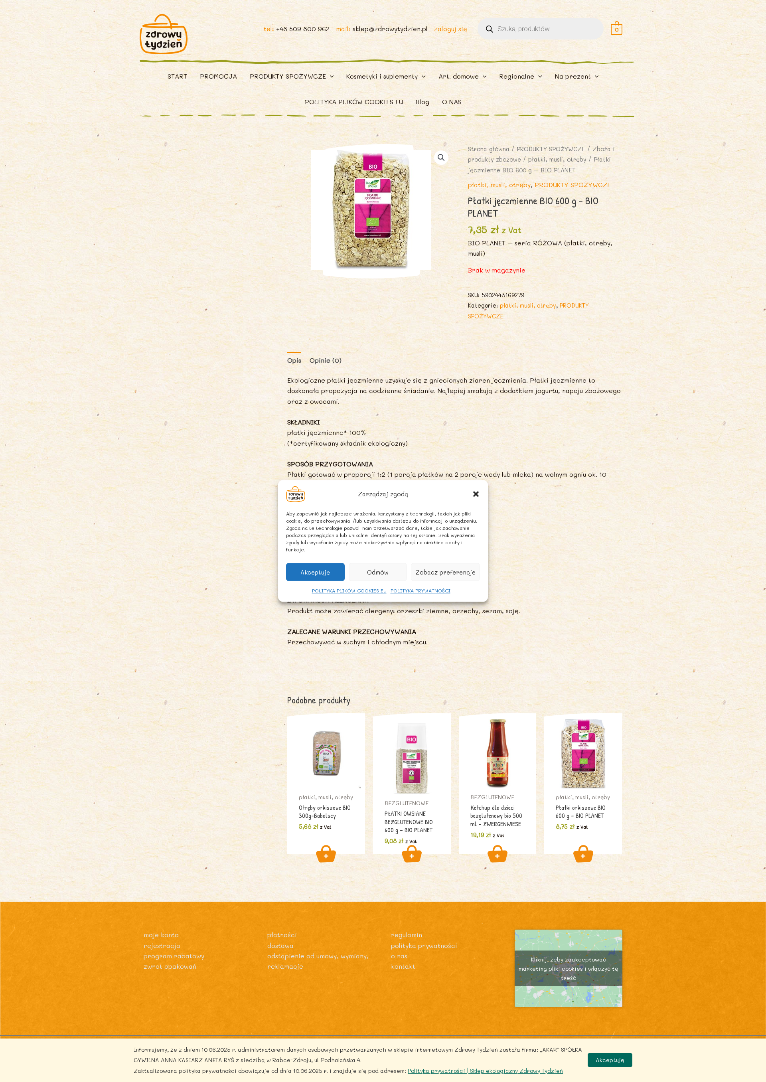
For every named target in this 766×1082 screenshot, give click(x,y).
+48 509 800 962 (303, 28)
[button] (476, 494)
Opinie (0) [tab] (326, 360)
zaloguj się (450, 28)
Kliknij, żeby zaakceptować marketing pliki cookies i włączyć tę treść (568, 968)
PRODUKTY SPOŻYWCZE (551, 149)
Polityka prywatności (424, 945)
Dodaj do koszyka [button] (326, 854)
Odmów (378, 572)
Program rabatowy (174, 956)
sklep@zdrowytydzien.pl (390, 28)
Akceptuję (315, 572)
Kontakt (403, 966)
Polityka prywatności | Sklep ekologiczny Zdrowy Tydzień (485, 1070)
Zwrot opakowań (170, 966)
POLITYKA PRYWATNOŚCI (420, 590)
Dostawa (280, 945)
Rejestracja (162, 945)
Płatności (282, 934)
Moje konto (161, 934)
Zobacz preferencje (445, 572)
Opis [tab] (294, 360)
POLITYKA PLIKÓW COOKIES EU (349, 590)
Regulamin (406, 934)
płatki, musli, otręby (557, 159)
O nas (399, 956)
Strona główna (488, 149)
